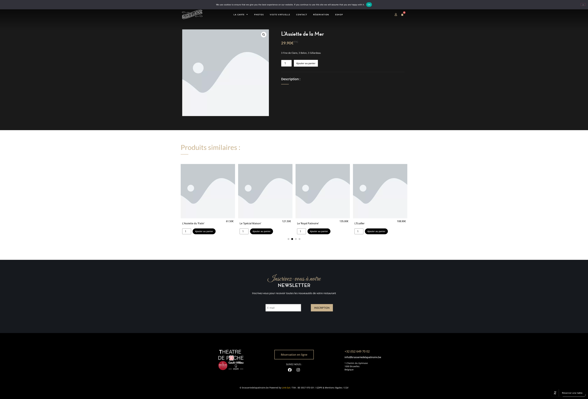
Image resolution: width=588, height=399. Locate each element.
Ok (369, 4)
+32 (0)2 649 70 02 (357, 351)
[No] (583, 4)
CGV (346, 387)
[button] (263, 34)
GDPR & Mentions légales (329, 387)
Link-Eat (286, 387)
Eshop (333, 14)
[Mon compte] (395, 14)
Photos (262, 14)
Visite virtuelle (281, 14)
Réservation (317, 14)
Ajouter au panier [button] (204, 231)
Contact (300, 14)
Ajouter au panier (305, 63)
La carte (245, 14)
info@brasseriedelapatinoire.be (363, 357)
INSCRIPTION (322, 307)
